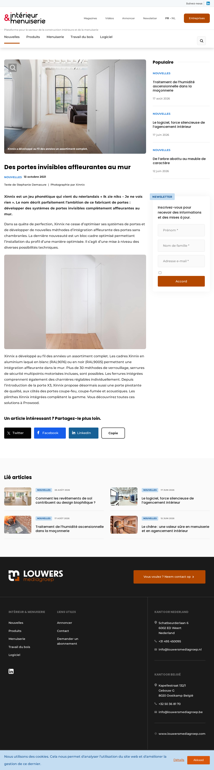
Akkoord (199, 760)
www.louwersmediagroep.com (182, 734)
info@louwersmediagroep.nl (180, 649)
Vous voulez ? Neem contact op (167, 577)
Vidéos (109, 18)
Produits (33, 37)
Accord (181, 281)
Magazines (90, 18)
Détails (178, 760)
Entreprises (197, 18)
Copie (113, 433)
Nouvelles (12, 37)
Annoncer (128, 18)
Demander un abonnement (67, 641)
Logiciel (106, 37)
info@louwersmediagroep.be (181, 712)
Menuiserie (55, 37)
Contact (63, 631)
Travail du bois (82, 37)
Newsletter (150, 18)
